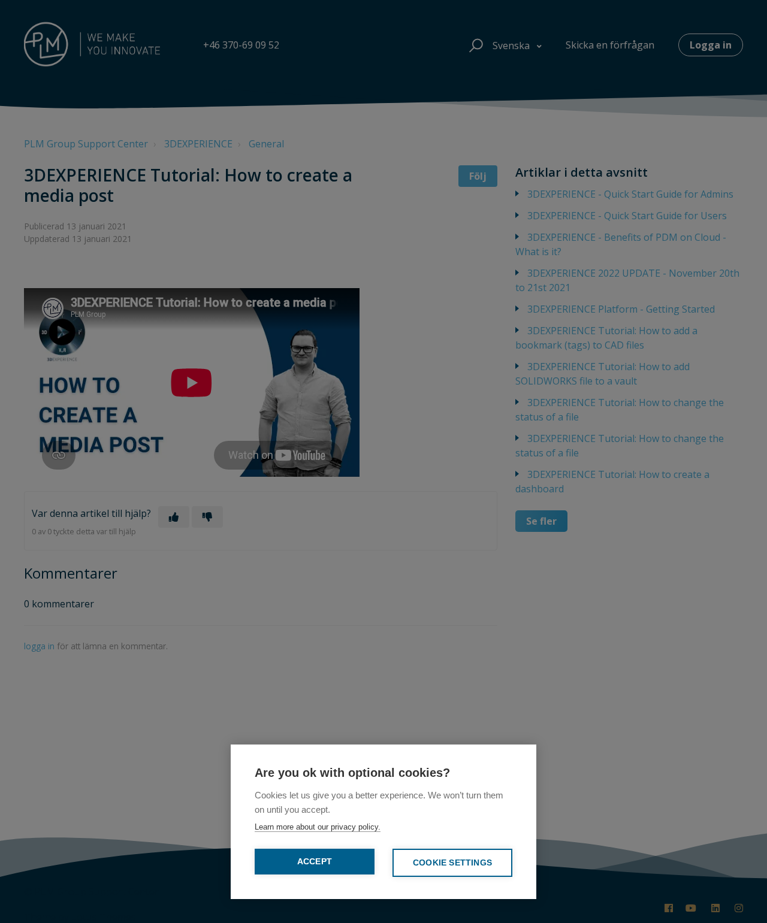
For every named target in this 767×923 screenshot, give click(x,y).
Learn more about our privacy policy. (318, 826)
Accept (314, 861)
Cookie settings (452, 862)
